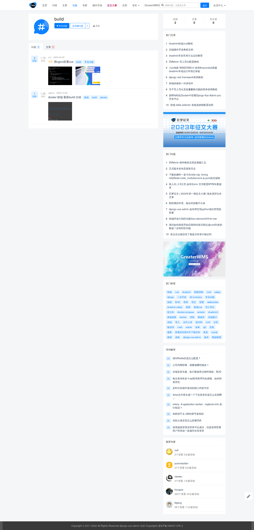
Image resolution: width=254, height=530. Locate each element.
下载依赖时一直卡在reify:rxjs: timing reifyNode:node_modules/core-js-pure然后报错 (194, 176)
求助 (192, 317)
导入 (177, 322)
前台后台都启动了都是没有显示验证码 (190, 234)
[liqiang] (169, 504)
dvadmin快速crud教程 (181, 43)
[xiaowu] (169, 478)
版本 (206, 337)
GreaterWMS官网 (154, 5)
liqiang (178, 502)
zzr (49, 57)
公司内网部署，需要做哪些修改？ (191, 365)
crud (209, 292)
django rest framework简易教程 (186, 77)
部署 (201, 302)
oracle (189, 327)
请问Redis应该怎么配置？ (187, 358)
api (204, 327)
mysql (214, 332)
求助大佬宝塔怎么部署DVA (187, 420)
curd (208, 322)
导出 (193, 302)
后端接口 (212, 317)
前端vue (198, 307)
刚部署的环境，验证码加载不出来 (187, 203)
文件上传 (187, 322)
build (78, 61)
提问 (205, 5)
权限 (188, 307)
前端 (86, 97)
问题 (35, 47)
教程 (169, 337)
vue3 (179, 327)
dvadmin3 (213, 312)
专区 (135, 5)
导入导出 (209, 307)
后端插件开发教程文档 (181, 49)
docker (103, 97)
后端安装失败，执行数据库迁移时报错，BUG (197, 371)
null (176, 450)
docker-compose (185, 312)
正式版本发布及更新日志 (182, 168)
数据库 (201, 317)
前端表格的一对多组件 (181, 83)
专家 (84, 5)
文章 (64, 5)
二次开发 (181, 297)
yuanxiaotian (181, 463)
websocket (212, 302)
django (170, 297)
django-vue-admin (192, 337)
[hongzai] (169, 491)
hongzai (179, 489)
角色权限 (171, 317)
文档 (124, 5)
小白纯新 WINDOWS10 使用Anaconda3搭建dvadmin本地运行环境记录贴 (193, 69)
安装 (212, 327)
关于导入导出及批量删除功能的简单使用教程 (193, 89)
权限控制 (198, 292)
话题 (74, 5)
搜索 (169, 332)
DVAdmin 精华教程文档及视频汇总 (187, 162)
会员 (218, 5)
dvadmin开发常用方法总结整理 (186, 55)
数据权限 (216, 337)
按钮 (169, 302)
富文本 (170, 312)
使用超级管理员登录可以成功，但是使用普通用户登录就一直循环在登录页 (197, 428)
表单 (197, 327)
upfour (51, 92)
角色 (205, 332)
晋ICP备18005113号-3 (170, 525)
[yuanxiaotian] (169, 465)
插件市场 (97, 5)
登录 (186, 302)
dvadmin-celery (174, 307)
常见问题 (88, 61)
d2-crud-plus (196, 297)
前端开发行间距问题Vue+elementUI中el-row (193, 218)
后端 (169, 322)
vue (177, 292)
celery (217, 292)
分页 (216, 322)
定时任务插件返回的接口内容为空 (191, 388)
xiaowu (178, 476)
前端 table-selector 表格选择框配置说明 (191, 105)
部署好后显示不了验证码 (187, 332)
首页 (44, 5)
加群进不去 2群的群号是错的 (188, 413)
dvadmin (186, 292)
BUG (177, 302)
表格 (177, 337)
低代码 (199, 322)
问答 (54, 5)
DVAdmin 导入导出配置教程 (184, 61)
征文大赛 (112, 5)
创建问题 (78, 25)
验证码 (170, 327)
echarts (201, 312)
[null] (169, 451)
